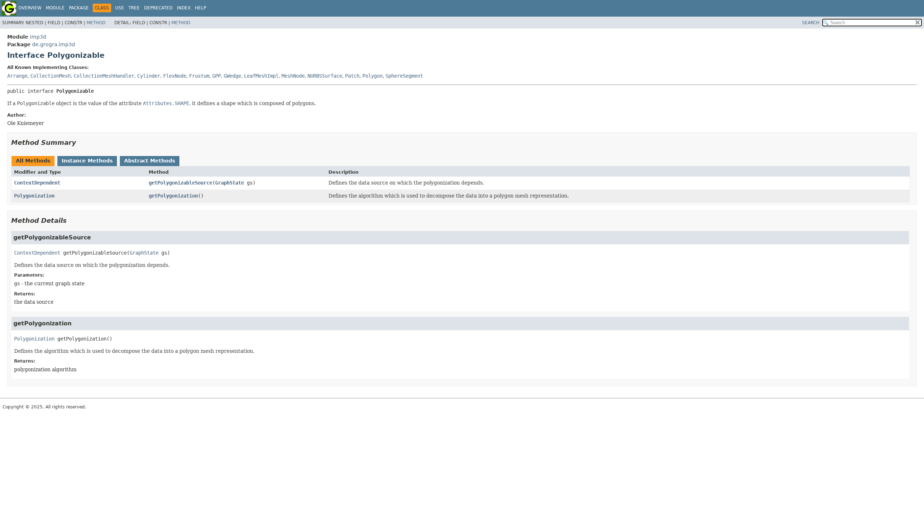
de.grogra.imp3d (53, 44)
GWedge (232, 76)
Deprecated (158, 7)
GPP (216, 76)
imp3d (38, 37)
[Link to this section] (81, 142)
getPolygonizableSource (180, 183)
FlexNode (174, 76)
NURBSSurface (325, 76)
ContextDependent (37, 183)
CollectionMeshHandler (104, 76)
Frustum (199, 76)
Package (79, 7)
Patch (352, 76)
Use (119, 7)
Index (184, 7)
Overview (30, 7)
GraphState (229, 183)
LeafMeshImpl (261, 76)
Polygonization (34, 196)
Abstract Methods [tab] (149, 161)
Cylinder (148, 76)
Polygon (372, 76)
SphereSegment (404, 76)
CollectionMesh (50, 76)
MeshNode (293, 76)
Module (55, 7)
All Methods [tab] (33, 161)
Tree (134, 7)
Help (200, 7)
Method (96, 22)
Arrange (17, 76)
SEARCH (810, 22)
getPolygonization (173, 196)
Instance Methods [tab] (87, 161)
